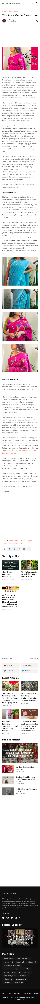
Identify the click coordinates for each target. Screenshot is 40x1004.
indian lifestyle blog (12, 965)
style (7, 982)
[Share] (37, 21)
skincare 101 (21, 979)
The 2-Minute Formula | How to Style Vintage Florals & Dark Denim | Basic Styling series (10, 698)
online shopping (27, 541)
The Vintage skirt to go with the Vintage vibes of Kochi (29, 574)
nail (6, 972)
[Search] (37, 3)
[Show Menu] (3, 3)
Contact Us (27, 993)
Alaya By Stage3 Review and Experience (8, 574)
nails (27, 972)
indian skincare (10, 969)
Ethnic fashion (13, 11)
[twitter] (12, 918)
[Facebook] (9, 549)
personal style (10, 976)
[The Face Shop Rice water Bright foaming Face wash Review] (8, 780)
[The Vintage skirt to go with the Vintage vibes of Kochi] (29, 565)
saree (20, 543)
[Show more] (29, 549)
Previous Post (7, 658)
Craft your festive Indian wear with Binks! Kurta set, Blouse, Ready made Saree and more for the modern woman (9, 600)
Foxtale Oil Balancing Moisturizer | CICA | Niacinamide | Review (10, 726)
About (4, 993)
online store (6, 543)
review (14, 543)
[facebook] (3, 918)
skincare (8, 979)
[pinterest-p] (20, 918)
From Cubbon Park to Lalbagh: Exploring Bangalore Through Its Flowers (29, 696)
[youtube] (7, 918)
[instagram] (16, 918)
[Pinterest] (19, 549)
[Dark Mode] (33, 3)
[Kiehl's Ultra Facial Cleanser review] (8, 791)
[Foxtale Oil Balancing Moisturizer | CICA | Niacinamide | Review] (10, 714)
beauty (20, 962)
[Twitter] (14, 549)
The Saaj (24, 98)
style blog (18, 982)
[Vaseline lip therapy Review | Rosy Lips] (8, 769)
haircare (32, 962)
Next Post (33, 658)
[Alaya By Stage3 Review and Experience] (10, 565)
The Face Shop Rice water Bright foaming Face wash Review (25, 779)
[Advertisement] (20, 34)
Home (4, 11)
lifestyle (25, 969)
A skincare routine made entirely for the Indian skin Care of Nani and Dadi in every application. (29, 726)
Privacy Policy (14, 993)
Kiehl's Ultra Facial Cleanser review (26, 790)
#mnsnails (8, 959)
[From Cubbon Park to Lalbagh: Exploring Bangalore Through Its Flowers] (29, 686)
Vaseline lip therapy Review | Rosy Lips (27, 768)
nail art (16, 972)
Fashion (8, 962)
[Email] (24, 549)
